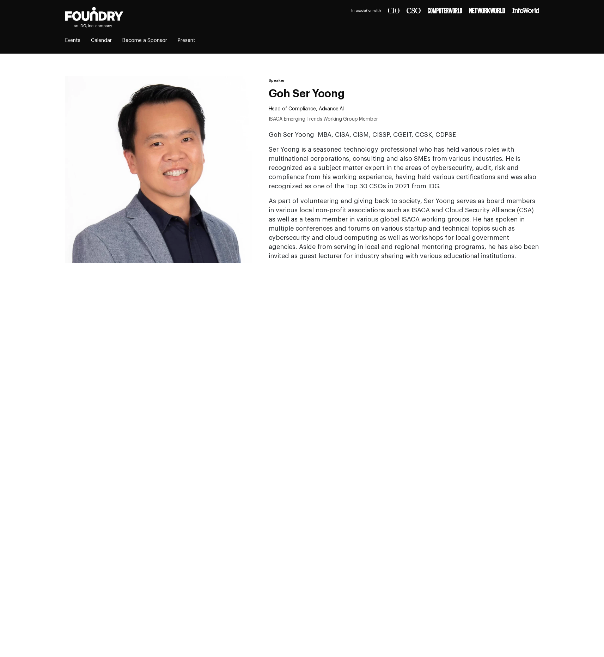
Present (186, 40)
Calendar (101, 40)
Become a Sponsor (144, 40)
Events (72, 40)
